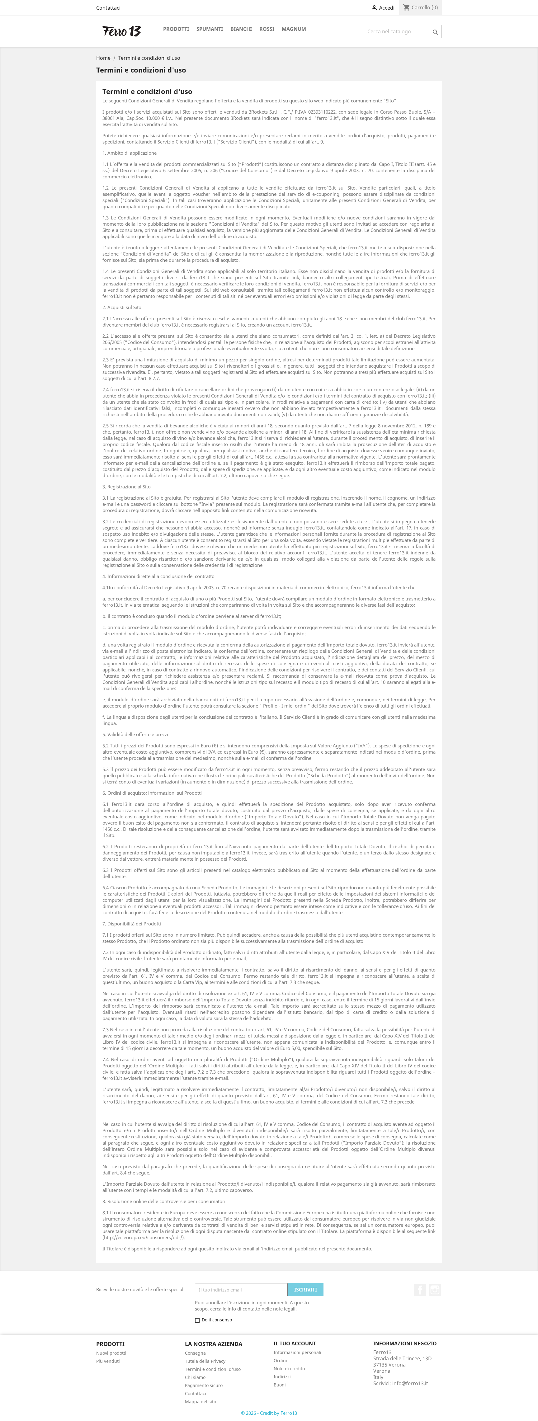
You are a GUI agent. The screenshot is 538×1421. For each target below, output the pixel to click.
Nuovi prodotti (111, 1353)
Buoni (280, 1385)
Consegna (195, 1353)
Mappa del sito (200, 1402)
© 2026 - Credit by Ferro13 (269, 1413)
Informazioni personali (297, 1352)
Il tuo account (295, 1343)
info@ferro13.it (410, 1383)
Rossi (266, 29)
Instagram (435, 1290)
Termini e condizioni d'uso (213, 1369)
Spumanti (209, 29)
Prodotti (176, 29)
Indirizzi (282, 1377)
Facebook (420, 1290)
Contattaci (108, 7)
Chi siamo (195, 1377)
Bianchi (241, 29)
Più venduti (108, 1361)
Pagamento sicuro (204, 1385)
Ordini (280, 1360)
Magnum (294, 29)
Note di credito (289, 1369)
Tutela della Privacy (205, 1361)
